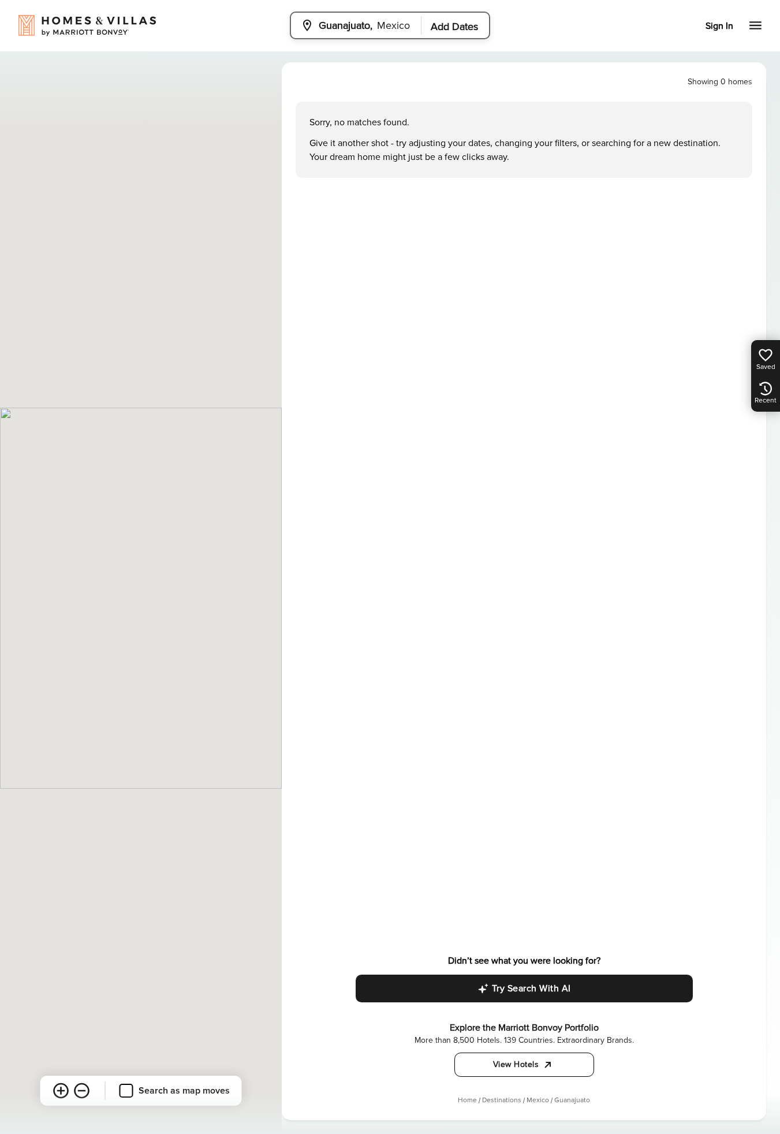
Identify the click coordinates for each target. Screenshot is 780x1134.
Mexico (538, 1100)
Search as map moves (184, 1090)
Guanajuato (572, 1100)
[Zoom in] (61, 1090)
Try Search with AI (531, 988)
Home (467, 1100)
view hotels (516, 1064)
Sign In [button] (719, 26)
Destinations (501, 1100)
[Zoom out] (82, 1090)
